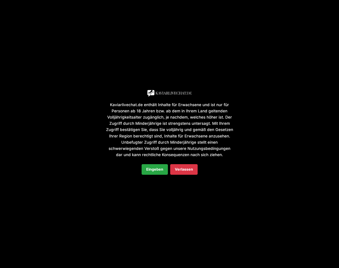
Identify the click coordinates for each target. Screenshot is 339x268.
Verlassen (184, 169)
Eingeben (154, 169)
